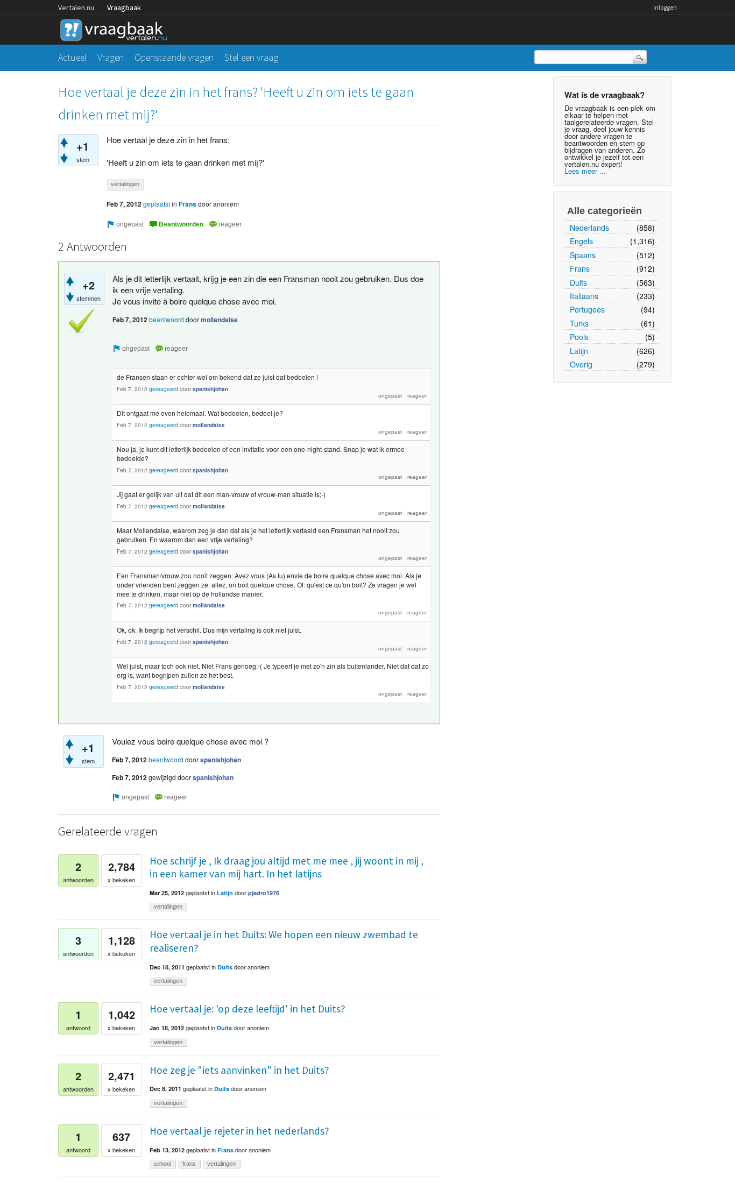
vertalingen (125, 184)
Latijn (579, 350)
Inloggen (665, 7)
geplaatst (156, 203)
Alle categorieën (604, 211)
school (162, 1163)
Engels (581, 241)
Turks (579, 323)
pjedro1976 (263, 893)
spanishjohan (210, 389)
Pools (579, 336)
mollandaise (219, 319)
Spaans (583, 255)
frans (189, 1163)
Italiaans (584, 296)
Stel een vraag (251, 57)
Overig (581, 364)
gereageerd (163, 389)
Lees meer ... (585, 171)
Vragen (110, 57)
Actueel (72, 57)
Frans (580, 268)
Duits (578, 282)
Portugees (587, 309)
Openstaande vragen (174, 57)
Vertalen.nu (76, 7)
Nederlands (589, 227)
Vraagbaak (124, 7)
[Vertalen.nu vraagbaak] (116, 28)
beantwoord (166, 319)
